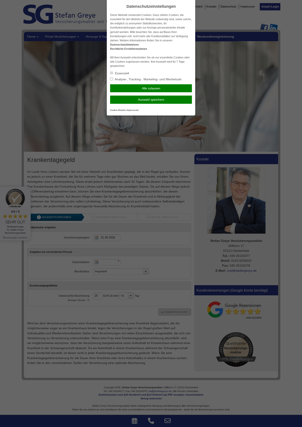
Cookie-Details (118, 110)
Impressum (132, 110)
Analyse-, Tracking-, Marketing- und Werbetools (148, 79)
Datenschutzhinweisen (124, 44)
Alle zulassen (151, 88)
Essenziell (121, 73)
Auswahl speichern (151, 99)
